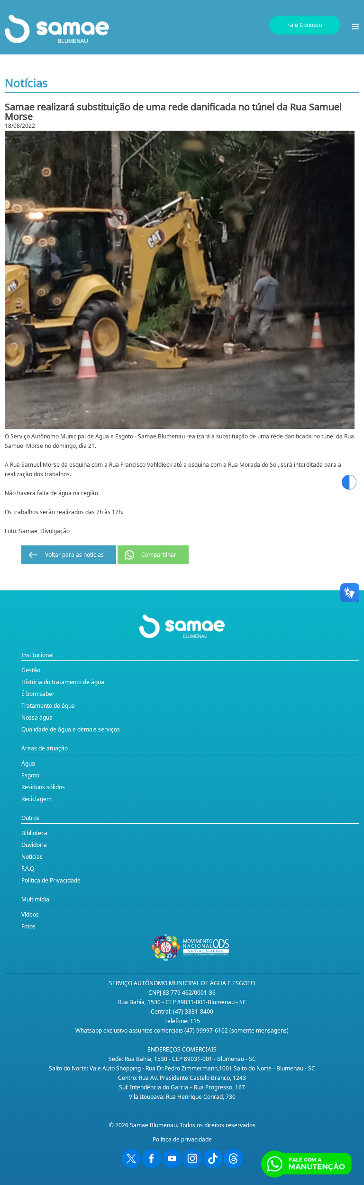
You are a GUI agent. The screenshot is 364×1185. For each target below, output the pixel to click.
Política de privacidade (182, 1139)
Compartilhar (158, 555)
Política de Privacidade (51, 880)
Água (28, 763)
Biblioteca (34, 833)
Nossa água (37, 717)
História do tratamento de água (62, 682)
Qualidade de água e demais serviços (70, 729)
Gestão (30, 670)
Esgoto (30, 775)
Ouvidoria (34, 845)
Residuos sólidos (43, 787)
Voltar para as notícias (74, 555)
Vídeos (30, 914)
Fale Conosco (304, 25)
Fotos (28, 926)
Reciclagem (36, 799)
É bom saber (38, 694)
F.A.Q (27, 868)
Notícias (32, 857)
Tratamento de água (48, 706)
